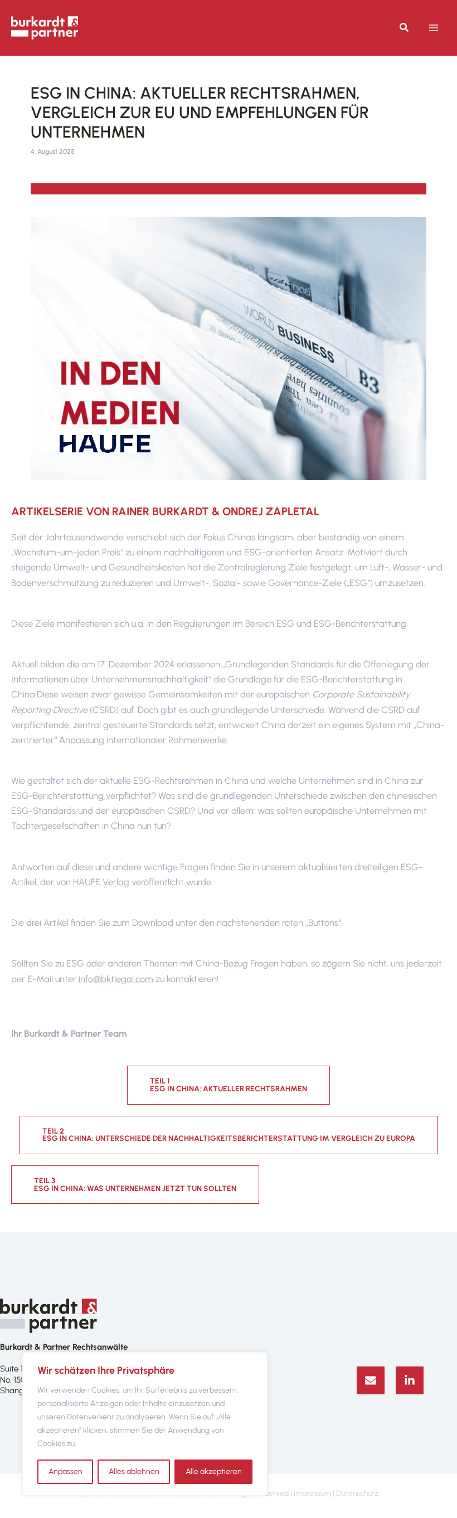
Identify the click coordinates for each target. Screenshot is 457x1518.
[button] (405, 29)
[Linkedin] (410, 1380)
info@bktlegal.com (116, 978)
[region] (145, 1424)
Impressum (312, 1492)
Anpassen (65, 1471)
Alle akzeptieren (214, 1471)
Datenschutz (357, 1492)
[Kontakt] (371, 1380)
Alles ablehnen (134, 1471)
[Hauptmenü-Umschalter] (433, 28)
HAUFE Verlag (101, 881)
